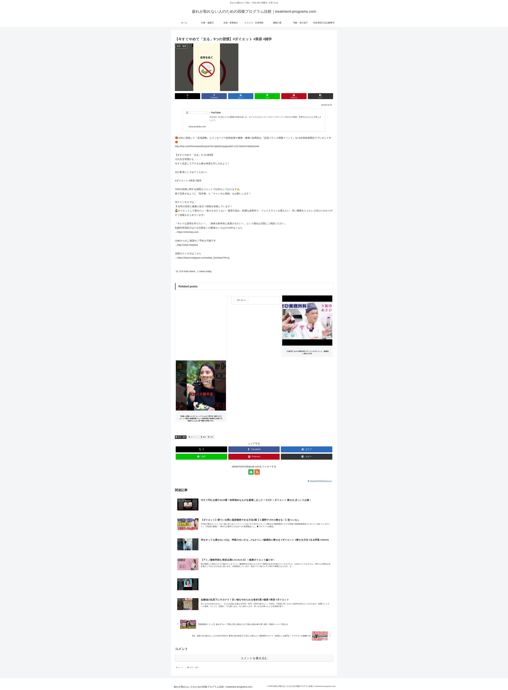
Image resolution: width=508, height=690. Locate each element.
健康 (204, 437)
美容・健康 (182, 437)
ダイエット (195, 437)
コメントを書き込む (254, 658)
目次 (238, 300)
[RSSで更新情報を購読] (257, 472)
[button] (320, 96)
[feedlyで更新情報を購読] (251, 472)
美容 (211, 437)
